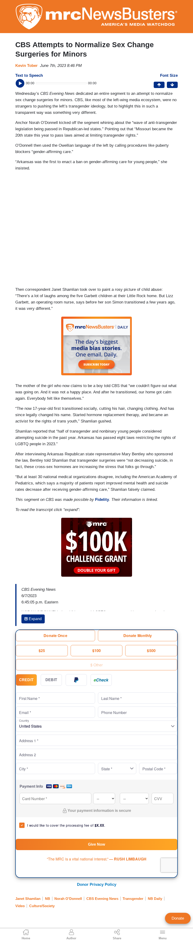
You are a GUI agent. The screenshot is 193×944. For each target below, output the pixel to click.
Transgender (133, 899)
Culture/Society (42, 906)
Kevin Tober (26, 65)
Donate (178, 918)
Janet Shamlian (27, 899)
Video (20, 906)
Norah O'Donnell (68, 899)
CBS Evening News (102, 899)
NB (47, 899)
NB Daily (155, 899)
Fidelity (102, 499)
